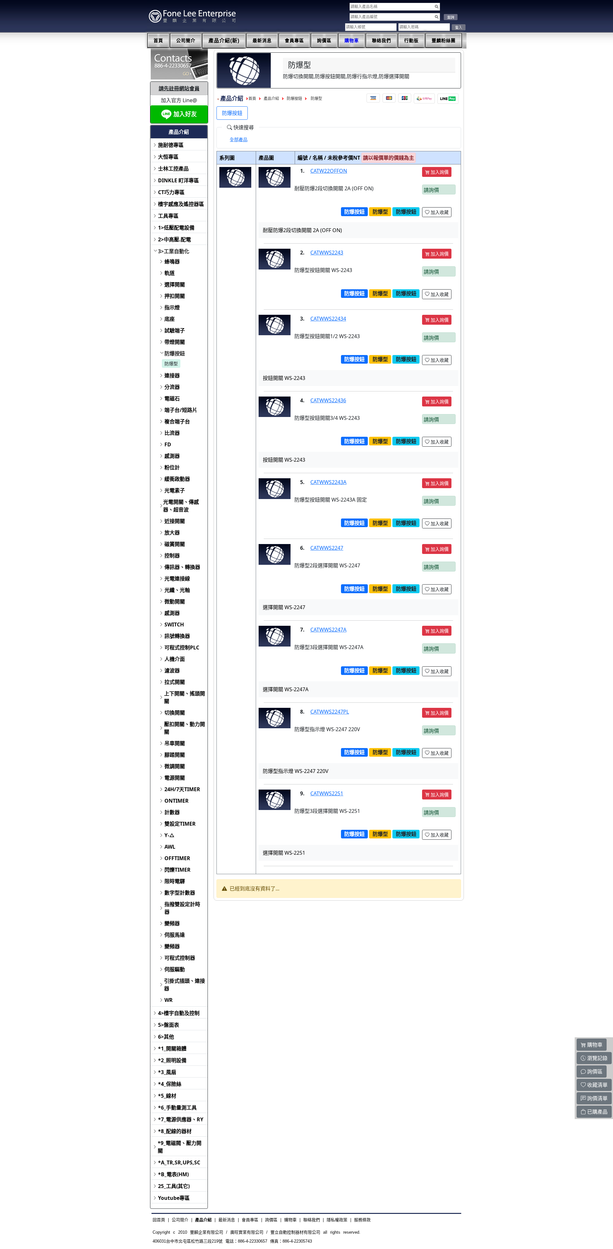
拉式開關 (174, 681)
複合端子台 (177, 421)
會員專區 (294, 40)
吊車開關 (174, 743)
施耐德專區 (171, 144)
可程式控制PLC (181, 647)
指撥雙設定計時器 (182, 908)
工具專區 (168, 215)
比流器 (172, 432)
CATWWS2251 (326, 793)
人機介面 (174, 658)
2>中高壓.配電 (174, 239)
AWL (169, 846)
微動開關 (174, 601)
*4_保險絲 (169, 1083)
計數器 (172, 812)
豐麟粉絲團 (444, 40)
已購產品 (597, 1111)
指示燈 (172, 307)
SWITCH (174, 624)
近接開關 (174, 521)
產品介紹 (271, 98)
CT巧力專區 (171, 192)
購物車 (351, 40)
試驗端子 (174, 330)
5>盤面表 (168, 1024)
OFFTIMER (177, 858)
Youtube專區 (174, 1197)
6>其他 (166, 1036)
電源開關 (174, 777)
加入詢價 (439, 172)
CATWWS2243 (326, 252)
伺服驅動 (174, 969)
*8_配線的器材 (175, 1131)
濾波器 (172, 670)
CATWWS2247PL (329, 711)
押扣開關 (174, 295)
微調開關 (174, 766)
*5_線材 (167, 1095)
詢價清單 (597, 1098)
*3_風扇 (167, 1072)
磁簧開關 (174, 544)
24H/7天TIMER (182, 789)
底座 (169, 318)
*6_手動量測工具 (177, 1107)
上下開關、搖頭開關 (184, 697)
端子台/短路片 (180, 409)
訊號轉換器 (177, 636)
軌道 (169, 272)
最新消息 (262, 40)
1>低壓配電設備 (176, 227)
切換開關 (174, 712)
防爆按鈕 (174, 353)
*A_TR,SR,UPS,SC (179, 1162)
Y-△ (169, 835)
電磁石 (172, 398)
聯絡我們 (381, 40)
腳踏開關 (174, 754)
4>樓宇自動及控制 (179, 1013)
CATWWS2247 (326, 547)
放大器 (172, 532)
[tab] (238, 140)
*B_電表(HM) (173, 1174)
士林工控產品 (173, 168)
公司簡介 (185, 40)
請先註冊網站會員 (179, 88)
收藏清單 (597, 1084)
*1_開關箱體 (172, 1048)
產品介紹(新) (223, 40)
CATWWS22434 (328, 318)
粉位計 (172, 467)
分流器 (172, 386)
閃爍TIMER (177, 869)
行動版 (411, 40)
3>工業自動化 (173, 251)
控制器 (172, 555)
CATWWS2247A (328, 629)
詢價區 (324, 40)
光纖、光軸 (177, 590)
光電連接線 (177, 578)
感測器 (172, 455)
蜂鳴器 (172, 261)
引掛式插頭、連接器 (184, 984)
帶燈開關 (174, 341)
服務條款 (362, 1219)
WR (168, 999)
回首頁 (159, 1219)
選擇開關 (174, 284)
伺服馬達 (174, 934)
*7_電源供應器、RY (180, 1119)
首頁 (158, 40)
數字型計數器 (179, 892)
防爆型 (171, 363)
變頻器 (172, 923)
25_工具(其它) (174, 1186)
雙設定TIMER (180, 823)
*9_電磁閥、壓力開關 (179, 1146)
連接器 (172, 375)
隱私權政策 (337, 1219)
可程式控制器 (179, 957)
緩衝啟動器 (177, 478)
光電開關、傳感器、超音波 (181, 505)
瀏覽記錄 (597, 1058)
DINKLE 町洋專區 (178, 180)
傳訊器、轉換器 (182, 567)
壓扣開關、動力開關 (184, 728)
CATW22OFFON (328, 170)
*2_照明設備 (172, 1060)
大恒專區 (168, 156)
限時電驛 (174, 881)
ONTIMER (176, 800)
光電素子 (174, 490)
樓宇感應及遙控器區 (181, 204)
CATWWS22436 (328, 400)
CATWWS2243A (328, 482)
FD (167, 444)
